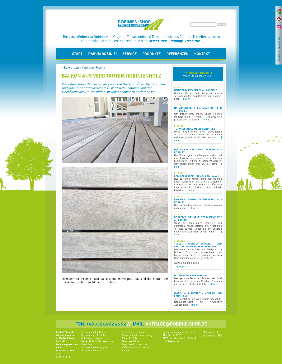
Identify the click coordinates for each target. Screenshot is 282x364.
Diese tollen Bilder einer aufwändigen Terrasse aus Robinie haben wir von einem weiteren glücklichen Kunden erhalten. (198, 133)
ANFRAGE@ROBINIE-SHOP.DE (176, 324)
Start (77, 54)
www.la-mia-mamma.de (186, 262)
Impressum (209, 335)
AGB (220, 335)
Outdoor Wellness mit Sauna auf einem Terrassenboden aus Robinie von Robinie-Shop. (198, 93)
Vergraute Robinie (93, 67)
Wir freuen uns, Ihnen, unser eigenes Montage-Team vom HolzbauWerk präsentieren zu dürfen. (198, 112)
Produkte (152, 54)
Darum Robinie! (102, 54)
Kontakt (202, 54)
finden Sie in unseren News (198, 74)
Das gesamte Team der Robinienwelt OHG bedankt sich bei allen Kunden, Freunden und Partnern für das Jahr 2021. (198, 278)
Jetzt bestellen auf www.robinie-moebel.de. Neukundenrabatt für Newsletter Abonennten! (198, 297)
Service (130, 54)
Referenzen (178, 54)
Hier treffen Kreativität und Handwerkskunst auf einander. (198, 202)
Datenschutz (210, 332)
